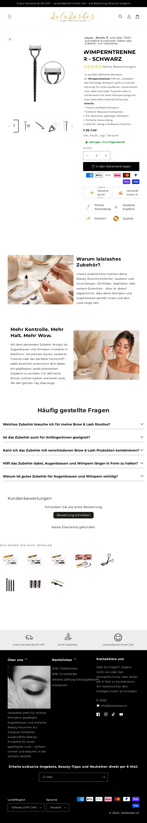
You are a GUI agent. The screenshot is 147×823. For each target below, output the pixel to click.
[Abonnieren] (103, 777)
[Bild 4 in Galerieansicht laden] (55, 126)
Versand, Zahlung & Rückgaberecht (75, 679)
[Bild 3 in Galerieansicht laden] (40, 126)
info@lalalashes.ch (113, 705)
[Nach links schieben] (9, 126)
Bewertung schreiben (73, 515)
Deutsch (55, 807)
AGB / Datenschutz (65, 668)
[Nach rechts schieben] (72, 126)
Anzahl (87, 147)
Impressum (59, 685)
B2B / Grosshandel (64, 674)
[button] (120, 17)
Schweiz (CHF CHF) (24, 807)
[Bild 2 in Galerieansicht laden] (26, 126)
